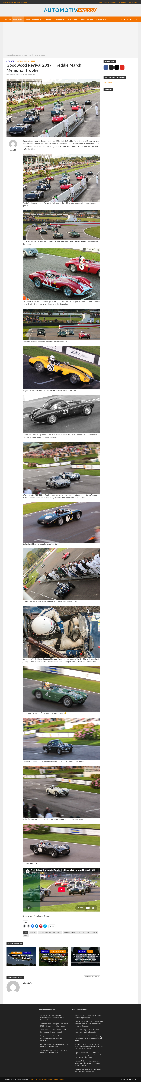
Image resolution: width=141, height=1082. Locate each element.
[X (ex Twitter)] (111, 67)
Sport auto (72, 19)
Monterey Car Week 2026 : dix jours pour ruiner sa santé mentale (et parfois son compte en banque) (53, 956)
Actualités (17, 19)
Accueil (100, 2)
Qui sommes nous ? (110, 2)
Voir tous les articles (92, 977)
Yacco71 (13, 150)
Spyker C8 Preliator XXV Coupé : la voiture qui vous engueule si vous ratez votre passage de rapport (86, 956)
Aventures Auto (45, 1024)
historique (86, 932)
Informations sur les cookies (54, 1079)
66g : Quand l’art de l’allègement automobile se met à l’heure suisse (52, 1017)
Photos (94, 932)
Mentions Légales (37, 1079)
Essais (48, 19)
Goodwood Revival (21, 61)
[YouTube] (122, 67)
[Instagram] (116, 67)
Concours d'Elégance (58, 951)
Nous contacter (133, 2)
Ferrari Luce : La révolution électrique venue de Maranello (52, 1038)
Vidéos (32, 61)
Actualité (10, 61)
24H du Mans (16, 952)
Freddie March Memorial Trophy (50, 932)
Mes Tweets (108, 82)
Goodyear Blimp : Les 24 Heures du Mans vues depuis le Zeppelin (21, 957)
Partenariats (122, 2)
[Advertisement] (70, 38)
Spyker (90, 951)
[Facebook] (106, 67)
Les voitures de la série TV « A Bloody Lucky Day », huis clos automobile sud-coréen (88, 1038)
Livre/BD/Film (101, 19)
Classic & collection (34, 19)
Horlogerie (59, 19)
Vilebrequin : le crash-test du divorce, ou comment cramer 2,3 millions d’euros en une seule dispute (89, 1023)
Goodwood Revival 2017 (72, 932)
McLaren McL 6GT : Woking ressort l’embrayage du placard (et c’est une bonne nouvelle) (87, 1063)
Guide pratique (87, 19)
